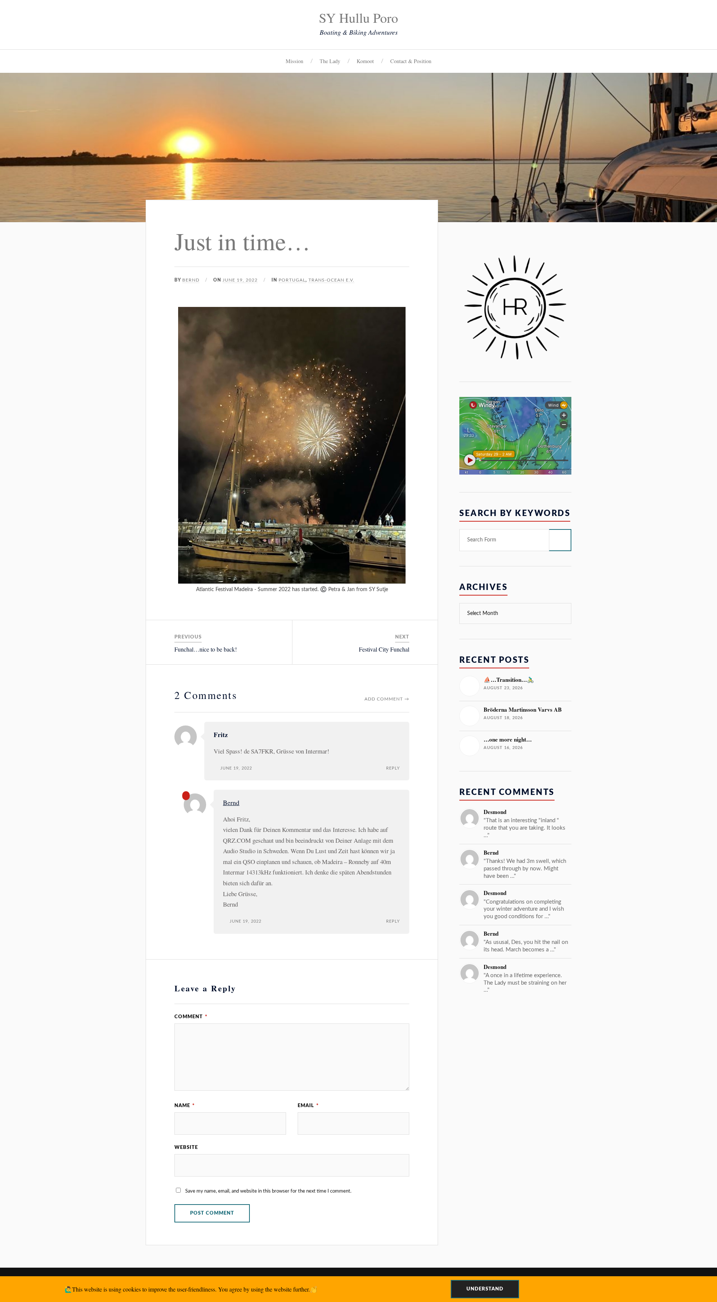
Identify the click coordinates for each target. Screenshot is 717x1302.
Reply (393, 768)
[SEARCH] (560, 540)
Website (186, 1147)
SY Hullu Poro (358, 18)
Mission (294, 61)
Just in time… (242, 240)
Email (308, 1105)
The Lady (330, 61)
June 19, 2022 (240, 280)
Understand (484, 1289)
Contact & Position (410, 61)
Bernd (190, 280)
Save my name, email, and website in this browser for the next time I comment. (268, 1191)
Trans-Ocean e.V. (331, 280)
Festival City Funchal (384, 649)
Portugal (292, 280)
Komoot (365, 61)
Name (184, 1105)
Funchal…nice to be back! (205, 649)
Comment (191, 1016)
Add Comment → (386, 699)
